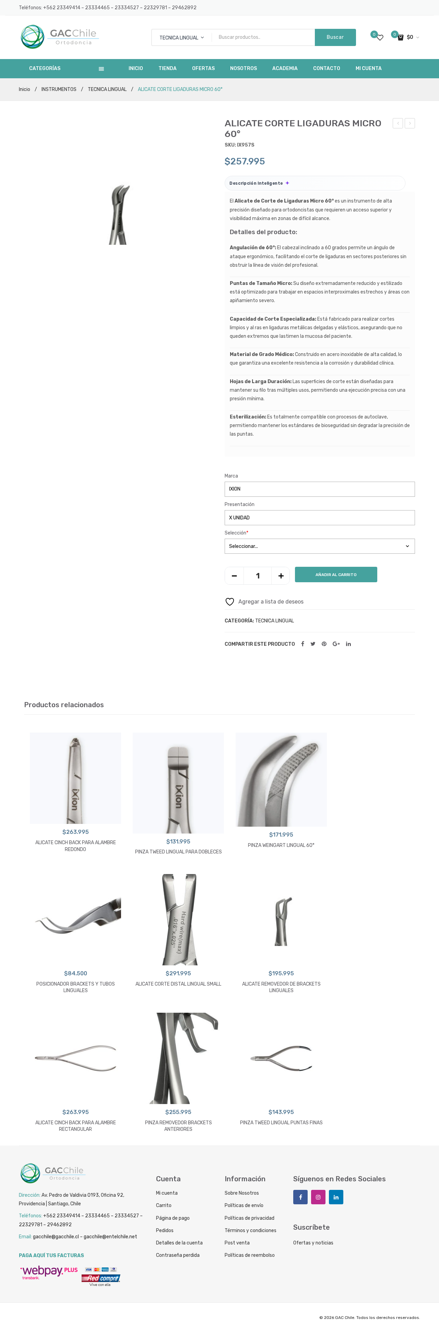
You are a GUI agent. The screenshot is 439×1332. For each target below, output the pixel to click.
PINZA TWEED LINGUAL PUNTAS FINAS (281, 1123)
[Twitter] (313, 644)
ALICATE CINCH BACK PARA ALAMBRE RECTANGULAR (398, 124)
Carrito (163, 1205)
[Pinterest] (324, 644)
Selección (236, 533)
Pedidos (165, 1230)
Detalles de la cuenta (179, 1243)
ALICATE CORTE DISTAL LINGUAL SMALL (178, 984)
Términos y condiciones (250, 1230)
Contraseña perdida (178, 1255)
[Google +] (336, 644)
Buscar (335, 37)
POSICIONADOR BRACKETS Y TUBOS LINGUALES (75, 987)
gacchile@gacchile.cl (56, 1237)
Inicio (24, 89)
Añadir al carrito (336, 574)
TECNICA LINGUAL (107, 89)
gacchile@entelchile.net (110, 1237)
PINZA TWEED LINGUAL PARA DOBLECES (178, 852)
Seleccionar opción (75, 817)
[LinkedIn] (348, 644)
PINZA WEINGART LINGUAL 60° (281, 845)
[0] (380, 37)
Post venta (237, 1243)
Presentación (239, 504)
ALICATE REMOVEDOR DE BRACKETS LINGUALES (281, 987)
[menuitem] (136, 69)
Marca (231, 476)
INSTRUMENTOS (58, 89)
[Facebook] (302, 644)
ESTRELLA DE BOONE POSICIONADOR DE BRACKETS (410, 124)
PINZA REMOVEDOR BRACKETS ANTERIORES (178, 1126)
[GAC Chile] (60, 37)
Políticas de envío (244, 1205)
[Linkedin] (336, 1197)
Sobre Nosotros (242, 1193)
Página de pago (173, 1218)
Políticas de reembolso (250, 1255)
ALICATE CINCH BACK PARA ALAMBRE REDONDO (75, 846)
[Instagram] (318, 1197)
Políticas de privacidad (249, 1218)
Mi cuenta (167, 1193)
